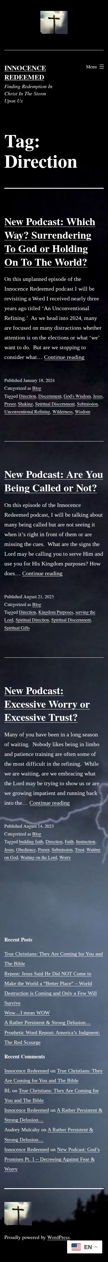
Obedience (26, 849)
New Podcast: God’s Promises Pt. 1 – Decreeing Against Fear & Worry (52, 1159)
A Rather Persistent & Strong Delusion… (47, 1022)
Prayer (10, 404)
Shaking (25, 404)
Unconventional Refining (27, 411)
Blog (36, 388)
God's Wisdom (77, 396)
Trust (79, 849)
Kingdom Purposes (55, 612)
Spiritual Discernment (55, 404)
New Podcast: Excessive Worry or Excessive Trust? (47, 704)
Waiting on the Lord (38, 857)
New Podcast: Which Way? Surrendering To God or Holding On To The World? (49, 241)
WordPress (58, 1237)
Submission (87, 404)
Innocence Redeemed (25, 72)
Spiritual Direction (32, 620)
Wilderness (62, 411)
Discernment (49, 396)
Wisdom (82, 411)
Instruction (85, 841)
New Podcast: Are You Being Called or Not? (53, 480)
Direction (27, 396)
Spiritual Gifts (17, 628)
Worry (65, 857)
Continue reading (64, 357)
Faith (69, 841)
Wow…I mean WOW (27, 1013)
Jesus (98, 396)
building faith (31, 841)
